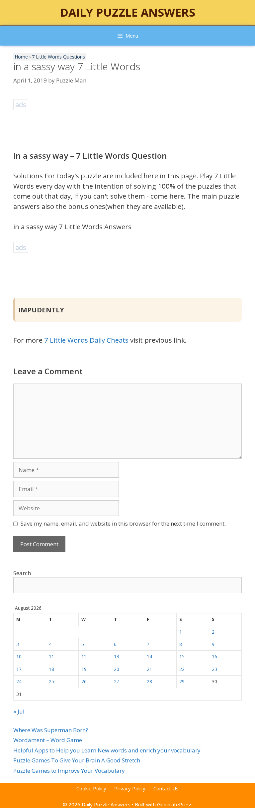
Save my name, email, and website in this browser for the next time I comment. (123, 523)
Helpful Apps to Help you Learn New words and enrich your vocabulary (107, 750)
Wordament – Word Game (47, 740)
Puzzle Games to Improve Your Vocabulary (69, 770)
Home (21, 57)
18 (51, 669)
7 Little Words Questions (58, 57)
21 (149, 669)
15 (182, 656)
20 (116, 669)
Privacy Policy (129, 788)
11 (51, 656)
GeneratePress (175, 804)
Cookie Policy (91, 788)
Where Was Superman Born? (50, 730)
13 (116, 656)
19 (84, 669)
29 (182, 681)
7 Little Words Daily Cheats (86, 340)
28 (149, 681)
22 (182, 669)
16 (214, 656)
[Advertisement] (134, 127)
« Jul (19, 711)
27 (116, 681)
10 (19, 656)
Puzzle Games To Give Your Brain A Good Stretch (76, 760)
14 (149, 656)
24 (19, 681)
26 (84, 681)
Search (22, 573)
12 (84, 656)
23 (214, 669)
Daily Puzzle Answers (127, 12)
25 (51, 681)
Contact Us (166, 788)
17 (19, 669)
